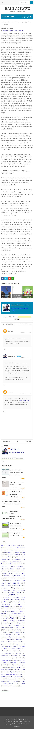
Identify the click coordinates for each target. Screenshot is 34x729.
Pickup (15, 602)
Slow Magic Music (16, 613)
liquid (16, 651)
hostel (3, 646)
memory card (5, 655)
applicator (12, 623)
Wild (5, 618)
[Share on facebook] (2, 278)
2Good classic (12, 545)
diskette (6, 632)
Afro (24, 550)
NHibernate (22, 590)
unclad (11, 683)
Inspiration (22, 578)
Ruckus (13, 611)
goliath (20, 641)
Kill (9, 583)
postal (11, 665)
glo (15, 641)
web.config (16, 685)
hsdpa (8, 646)
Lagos (16, 582)
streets (11, 676)
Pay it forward (15, 599)
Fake (2, 568)
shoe (18, 672)
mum (15, 660)
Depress (12, 566)
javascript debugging (17, 648)
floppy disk (19, 639)
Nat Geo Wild (9, 592)
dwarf (17, 632)
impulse (15, 646)
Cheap (10, 557)
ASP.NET (11, 547)
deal (24, 630)
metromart (15, 655)
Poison (21, 602)
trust (5, 683)
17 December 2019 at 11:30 (25, 393)
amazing (12, 620)
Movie (15, 590)
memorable (19, 653)
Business (17, 554)
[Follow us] (28, 17)
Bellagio (17, 552)
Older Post (28, 441)
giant (9, 641)
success (3, 678)
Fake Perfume (11, 568)
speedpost (3, 676)
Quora (21, 606)
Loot (9, 585)
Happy (18, 573)
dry (12, 632)
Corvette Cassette (17, 561)
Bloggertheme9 (17, 721)
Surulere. (3, 616)
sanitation (17, 669)
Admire (18, 550)
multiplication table (6, 660)
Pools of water (6, 604)
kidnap (11, 651)
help (12, 644)
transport (15, 681)
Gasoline (11, 571)
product (6, 667)
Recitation (14, 609)
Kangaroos (17, 580)
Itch (5, 580)
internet (6, 648)
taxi (8, 681)
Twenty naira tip (21, 616)
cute (17, 627)
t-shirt (20, 679)
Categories (9, 17)
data (5, 630)
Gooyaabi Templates (14, 724)
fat (2, 639)
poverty (18, 665)
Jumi (10, 580)
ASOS (3, 547)
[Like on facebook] (25, 305)
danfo (23, 627)
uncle (17, 683)
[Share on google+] (9, 278)
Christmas (19, 557)
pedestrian (22, 662)
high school (19, 644)
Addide (11, 550)
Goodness (4, 573)
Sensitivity (4, 613)
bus (24, 623)
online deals (13, 662)
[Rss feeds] (31, 17)
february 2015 (9, 639)
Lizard (3, 585)
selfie (23, 669)
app (5, 623)
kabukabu (3, 651)
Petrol (23, 599)
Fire (24, 568)
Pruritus (14, 606)
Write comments (26, 324)
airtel (5, 620)
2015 (3, 545)
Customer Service (7, 564)
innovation (22, 646)
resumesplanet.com (24, 400)
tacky (2, 681)
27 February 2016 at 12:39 (26, 332)
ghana (3, 641)
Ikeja (5, 578)
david (18, 630)
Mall (20, 585)
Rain (2, 609)
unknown (10, 392)
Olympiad (16, 597)
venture (23, 683)
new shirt (22, 660)
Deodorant (4, 566)
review (19, 667)
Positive (18, 604)
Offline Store (7, 597)
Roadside (22, 609)
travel (23, 681)
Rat (8, 609)
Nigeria (12, 595)
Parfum (6, 599)
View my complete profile (16, 452)
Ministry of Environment (17, 588)
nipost (6, 662)
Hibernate (6, 575)
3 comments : (21, 30)
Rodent (6, 611)
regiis (12, 667)
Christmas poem (6, 559)
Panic (23, 597)
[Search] (31, 2)
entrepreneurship (6, 637)
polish (5, 665)
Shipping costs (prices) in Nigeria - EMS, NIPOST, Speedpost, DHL (16, 484)
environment (18, 637)
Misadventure (7, 590)
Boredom (9, 554)
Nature (19, 592)
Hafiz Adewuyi (12, 356)
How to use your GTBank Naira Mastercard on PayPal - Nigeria (16, 494)
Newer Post (6, 441)
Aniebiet (10, 331)
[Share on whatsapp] (12, 278)
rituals (3, 669)
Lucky (15, 585)
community (18, 625)
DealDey (19, 564)
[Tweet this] (6, 278)
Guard (11, 573)
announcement (21, 620)
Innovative (13, 578)
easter (23, 632)
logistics (23, 651)
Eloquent (19, 566)
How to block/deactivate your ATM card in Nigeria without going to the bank (12, 504)
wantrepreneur (7, 685)
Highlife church (16, 575)
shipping (12, 672)
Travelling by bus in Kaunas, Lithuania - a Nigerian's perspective (15, 526)
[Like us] (23, 17)
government (4, 644)
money (11, 658)
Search (20, 611)
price (23, 665)
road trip (9, 669)
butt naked (8, 625)
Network (3, 595)
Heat (23, 573)
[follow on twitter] (27, 305)
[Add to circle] (25, 17)
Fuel (5, 571)
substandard (18, 676)
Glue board (20, 571)
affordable (22, 618)
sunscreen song (12, 678)
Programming (5, 606)
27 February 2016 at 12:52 (26, 357)
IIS (24, 575)
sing (21, 674)
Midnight (3, 588)
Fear (18, 568)
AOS (20, 545)
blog (18, 623)
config (12, 627)
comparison (4, 627)
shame (5, 672)
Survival (11, 616)
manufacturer (8, 653)
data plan (11, 630)
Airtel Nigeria (8, 552)
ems (19, 634)
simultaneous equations (12, 674)
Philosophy (7, 602)
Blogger (16, 726)
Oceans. (23, 595)
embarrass (9, 634)
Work (12, 618)
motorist (19, 658)
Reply (4, 349)
